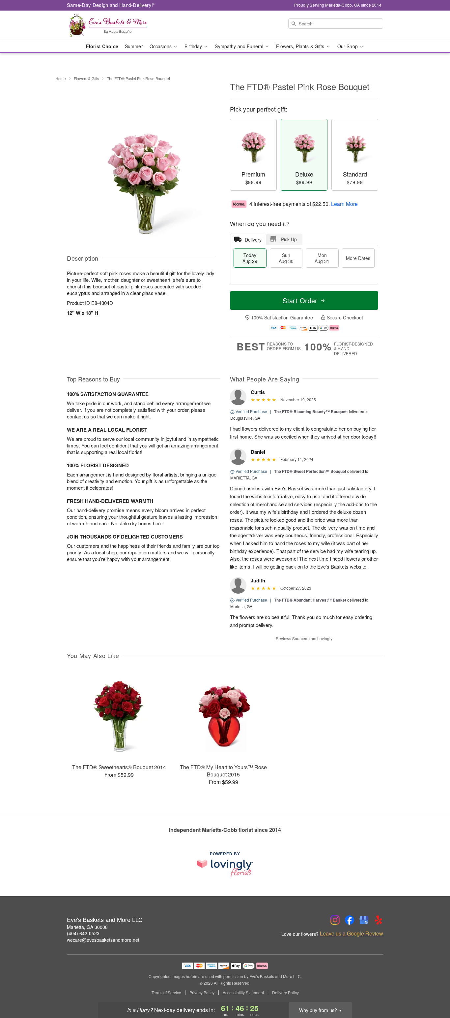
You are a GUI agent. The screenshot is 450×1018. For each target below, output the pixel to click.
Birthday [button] (193, 46)
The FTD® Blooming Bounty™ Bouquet (310, 411)
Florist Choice (102, 46)
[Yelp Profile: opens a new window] (378, 920)
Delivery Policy (285, 993)
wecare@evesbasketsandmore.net (103, 939)
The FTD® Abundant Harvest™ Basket (310, 600)
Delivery (253, 239)
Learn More (344, 204)
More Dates (358, 258)
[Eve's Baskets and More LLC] (114, 25)
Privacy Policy (201, 993)
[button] (432, 990)
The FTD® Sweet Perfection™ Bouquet (310, 471)
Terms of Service (166, 993)
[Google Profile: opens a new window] (364, 920)
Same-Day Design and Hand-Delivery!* (111, 4)
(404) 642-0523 (83, 933)
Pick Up (289, 239)
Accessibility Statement (243, 993)
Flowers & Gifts (86, 78)
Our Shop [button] (348, 46)
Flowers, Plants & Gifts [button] (300, 46)
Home (60, 78)
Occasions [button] (161, 46)
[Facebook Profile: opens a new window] (349, 920)
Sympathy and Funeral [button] (240, 46)
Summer (134, 46)
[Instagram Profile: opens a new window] (335, 920)
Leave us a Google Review (351, 933)
